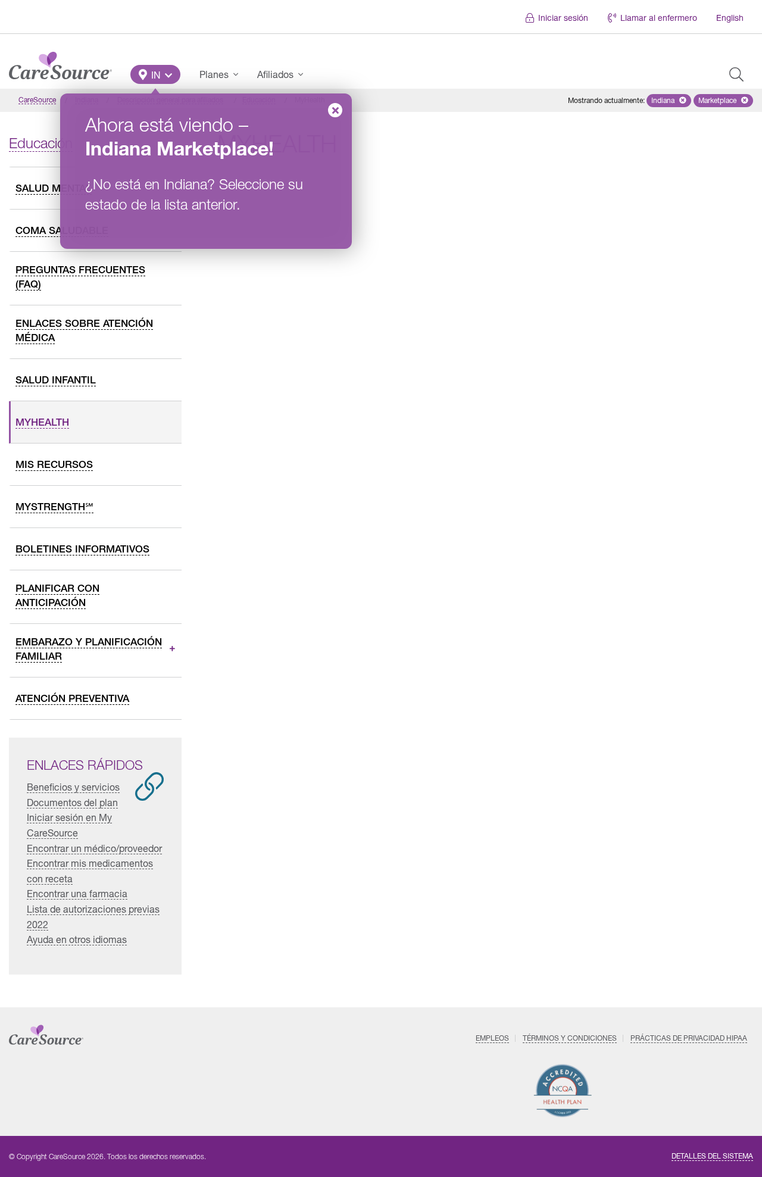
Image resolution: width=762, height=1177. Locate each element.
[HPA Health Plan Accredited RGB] (562, 1090)
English (730, 18)
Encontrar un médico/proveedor (94, 848)
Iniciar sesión (563, 18)
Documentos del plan (72, 802)
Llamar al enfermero (658, 18)
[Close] (335, 110)
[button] (155, 74)
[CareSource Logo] (60, 62)
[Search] (736, 74)
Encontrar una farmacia (77, 893)
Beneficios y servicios (73, 786)
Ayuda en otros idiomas (77, 939)
